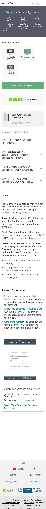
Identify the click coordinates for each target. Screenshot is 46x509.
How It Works (34, 474)
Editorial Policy (29, 503)
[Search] (37, 3)
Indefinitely (10, 73)
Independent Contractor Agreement (23, 308)
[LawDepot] (9, 3)
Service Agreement (14, 295)
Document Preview (21, 122)
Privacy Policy (11, 481)
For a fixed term (27, 57)
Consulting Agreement (16, 321)
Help (30, 3)
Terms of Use (36, 500)
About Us (11, 474)
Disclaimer (34, 481)
